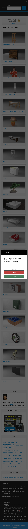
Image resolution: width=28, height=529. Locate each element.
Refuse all (14, 272)
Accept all (14, 276)
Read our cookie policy (14, 262)
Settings (14, 269)
